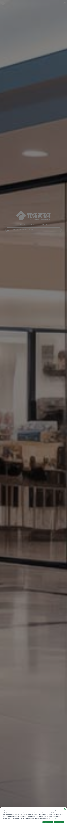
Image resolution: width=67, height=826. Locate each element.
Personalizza (47, 822)
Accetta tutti (59, 822)
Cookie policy (53, 818)
